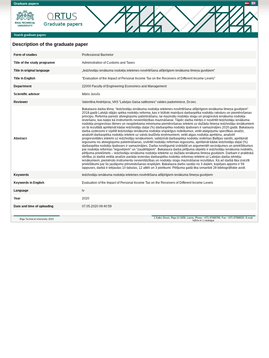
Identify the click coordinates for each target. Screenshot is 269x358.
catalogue (209, 220)
